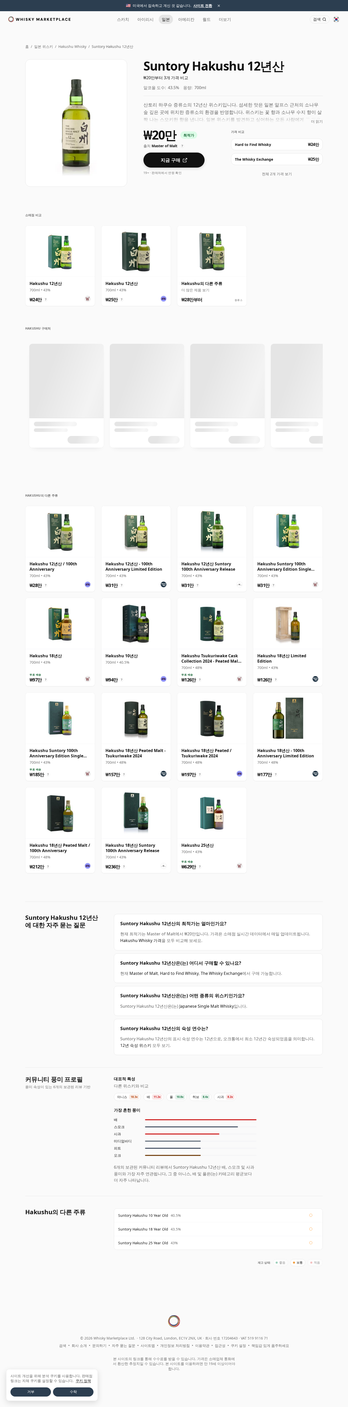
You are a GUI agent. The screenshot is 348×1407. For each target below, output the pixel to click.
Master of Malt (143, 973)
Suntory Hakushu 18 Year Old (143, 1229)
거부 (30, 1392)
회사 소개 (79, 1345)
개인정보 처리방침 (175, 1345)
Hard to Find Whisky (179, 973)
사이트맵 (148, 1345)
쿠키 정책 (83, 1380)
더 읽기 (317, 121)
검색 (62, 1345)
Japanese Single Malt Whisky (206, 1006)
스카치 (123, 19)
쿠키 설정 (238, 1345)
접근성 (220, 1345)
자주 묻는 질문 (123, 1345)
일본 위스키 (43, 46)
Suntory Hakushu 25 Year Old (143, 1242)
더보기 (225, 19)
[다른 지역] (336, 19)
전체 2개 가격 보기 (277, 173)
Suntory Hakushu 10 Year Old (143, 1215)
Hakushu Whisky (72, 46)
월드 (207, 19)
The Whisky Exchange (221, 973)
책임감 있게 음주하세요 (270, 1345)
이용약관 (202, 1345)
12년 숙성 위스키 (135, 1045)
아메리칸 (186, 19)
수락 (73, 1392)
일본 (166, 19)
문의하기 (99, 1345)
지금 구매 (170, 160)
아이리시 (145, 19)
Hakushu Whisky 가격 (141, 940)
